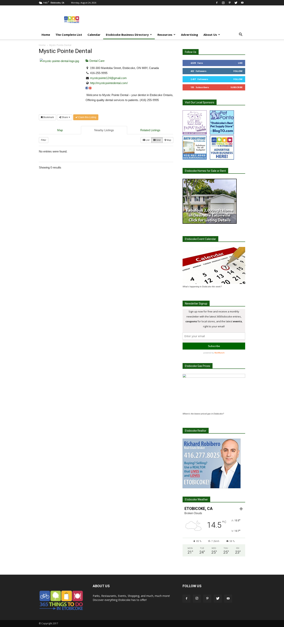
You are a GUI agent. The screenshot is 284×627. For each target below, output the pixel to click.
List (147, 140)
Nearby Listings (104, 130)
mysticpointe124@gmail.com (108, 78)
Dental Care (97, 60)
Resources (164, 35)
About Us (210, 35)
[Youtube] (242, 2)
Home (46, 35)
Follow (237, 71)
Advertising (189, 35)
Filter (43, 140)
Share (65, 117)
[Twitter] (236, 2)
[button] (240, 35)
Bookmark (48, 117)
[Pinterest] (229, 2)
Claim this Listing (87, 117)
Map (60, 130)
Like (240, 62)
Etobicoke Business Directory (127, 35)
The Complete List (68, 35)
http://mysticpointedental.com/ (109, 83)
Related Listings (150, 130)
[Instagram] (223, 2)
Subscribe (236, 87)
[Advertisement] (175, 19)
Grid (158, 140)
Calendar (94, 35)
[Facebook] (217, 2)
